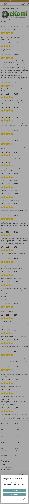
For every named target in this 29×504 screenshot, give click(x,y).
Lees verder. (16, 486)
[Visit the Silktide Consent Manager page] (24, 499)
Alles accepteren (15, 490)
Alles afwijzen (14, 494)
